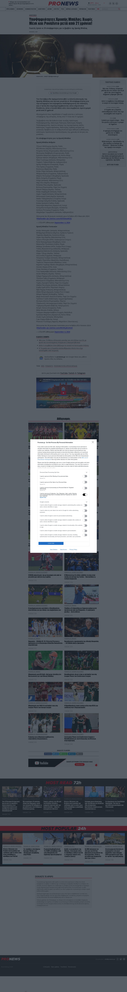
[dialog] (63, 496)
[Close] (93, 442)
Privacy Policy (73, 549)
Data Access (63, 549)
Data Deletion (53, 549)
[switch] (85, 476)
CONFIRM (51, 543)
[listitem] (63, 472)
